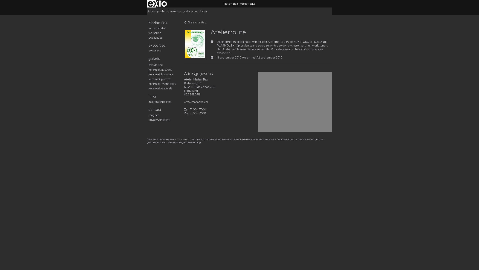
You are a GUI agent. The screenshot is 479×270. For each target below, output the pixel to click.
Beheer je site (156, 11)
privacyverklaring (159, 120)
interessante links (160, 102)
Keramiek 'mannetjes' (162, 84)
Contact (155, 110)
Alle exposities (196, 22)
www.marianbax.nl (196, 102)
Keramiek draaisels (160, 88)
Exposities (157, 46)
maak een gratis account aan (188, 11)
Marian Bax (230, 3)
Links (152, 96)
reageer (154, 115)
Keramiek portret (159, 79)
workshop (155, 33)
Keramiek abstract (160, 69)
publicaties (155, 37)
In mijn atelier (157, 28)
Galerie (154, 59)
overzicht (155, 50)
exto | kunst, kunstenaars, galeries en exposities (157, 4)
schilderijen (156, 65)
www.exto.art (181, 139)
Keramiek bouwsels (161, 74)
